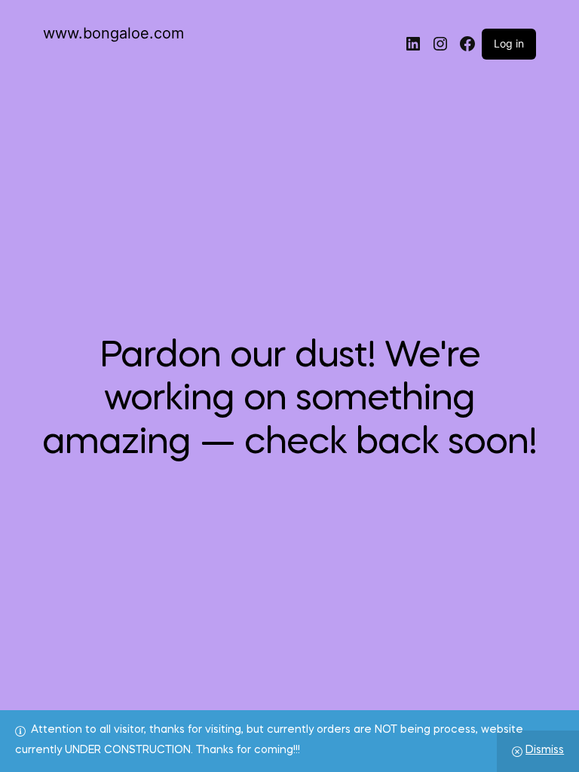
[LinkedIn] (413, 44)
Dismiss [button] (544, 750)
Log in (509, 43)
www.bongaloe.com (113, 33)
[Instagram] (440, 44)
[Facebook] (467, 44)
